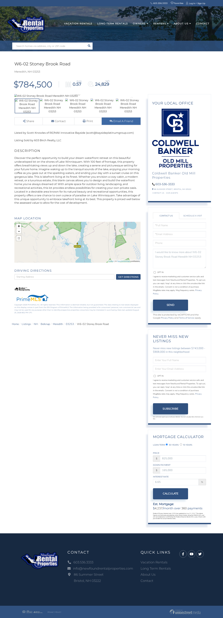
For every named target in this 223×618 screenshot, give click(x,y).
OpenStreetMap (123, 261)
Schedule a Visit (192, 215)
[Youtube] (191, 554)
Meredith (58, 324)
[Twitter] (200, 554)
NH (36, 324)
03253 (70, 324)
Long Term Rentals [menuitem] (156, 568)
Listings (26, 324)
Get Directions (128, 277)
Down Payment (161, 465)
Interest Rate (161, 476)
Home (15, 324)
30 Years (173, 445)
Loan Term (159, 445)
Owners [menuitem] (139, 23)
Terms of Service (186, 317)
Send (170, 304)
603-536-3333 (165, 184)
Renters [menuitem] (159, 23)
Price (156, 453)
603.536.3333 (160, 3)
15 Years (187, 445)
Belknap (45, 324)
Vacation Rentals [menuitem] (78, 23)
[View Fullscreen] (18, 238)
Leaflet (111, 261)
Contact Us (158, 193)
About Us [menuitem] (181, 23)
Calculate (170, 493)
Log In (192, 3)
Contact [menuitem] (202, 23)
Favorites (178, 3)
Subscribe (170, 408)
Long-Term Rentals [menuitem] (112, 23)
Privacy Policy (167, 317)
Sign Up (201, 3)
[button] (89, 46)
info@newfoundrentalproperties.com (103, 568)
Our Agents (172, 193)
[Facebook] (183, 554)
